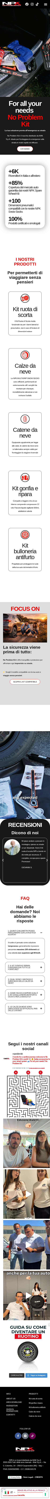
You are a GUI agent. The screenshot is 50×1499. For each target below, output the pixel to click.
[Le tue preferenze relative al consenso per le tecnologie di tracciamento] (45, 1494)
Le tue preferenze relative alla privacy (25, 1490)
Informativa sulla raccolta (14, 1495)
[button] (45, 4)
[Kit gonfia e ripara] (25, 477)
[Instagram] (32, 4)
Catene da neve (25, 433)
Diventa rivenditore (12, 1410)
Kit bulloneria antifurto (25, 551)
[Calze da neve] (25, 355)
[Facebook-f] (18, 1436)
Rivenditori (12, 1406)
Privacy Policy (15, 1477)
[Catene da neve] (25, 419)
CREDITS (39, 1477)
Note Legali (28, 1477)
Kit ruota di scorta (25, 312)
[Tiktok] (37, 4)
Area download (14, 1402)
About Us (10, 1399)
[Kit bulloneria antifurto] (25, 534)
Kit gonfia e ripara (25, 491)
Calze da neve (25, 368)
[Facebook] (26, 4)
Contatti (10, 1415)
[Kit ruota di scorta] (25, 298)
